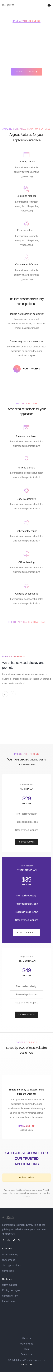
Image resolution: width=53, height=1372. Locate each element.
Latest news (8, 1301)
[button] (26, 72)
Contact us (8, 1270)
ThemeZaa (26, 1364)
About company (10, 1254)
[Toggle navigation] (49, 5)
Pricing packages (11, 1290)
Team (26, 1349)
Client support (9, 1284)
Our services (8, 1260)
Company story (10, 1295)
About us (26, 1338)
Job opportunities (11, 1265)
